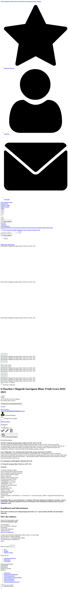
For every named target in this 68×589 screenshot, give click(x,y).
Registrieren (6, 226)
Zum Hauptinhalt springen (8, 1)
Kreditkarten (39, 227)
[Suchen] (2, 213)
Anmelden (3, 224)
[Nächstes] (6, 354)
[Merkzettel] (2, 216)
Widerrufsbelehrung (9, 579)
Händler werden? (8, 552)
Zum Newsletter (5, 409)
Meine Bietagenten (48, 227)
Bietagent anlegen (5, 421)
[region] (34, 313)
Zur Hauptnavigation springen (33, 1)
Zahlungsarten (25, 227)
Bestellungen (32, 227)
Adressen (18, 227)
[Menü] (2, 210)
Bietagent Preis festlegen (10, 418)
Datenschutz (7, 573)
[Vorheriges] (2, 354)
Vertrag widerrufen (9, 580)
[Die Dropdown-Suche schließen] (19, 232)
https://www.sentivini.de (7, 532)
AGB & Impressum (9, 576)
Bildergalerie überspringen (8, 244)
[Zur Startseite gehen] (6, 202)
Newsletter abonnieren (10, 558)
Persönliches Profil (11, 227)
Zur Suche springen (20, 1)
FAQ (5, 549)
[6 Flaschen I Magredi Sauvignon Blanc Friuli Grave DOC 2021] (18, 246)
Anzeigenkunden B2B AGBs (11, 582)
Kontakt (6, 551)
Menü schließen (7, 221)
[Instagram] (7, 559)
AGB (2, 541)
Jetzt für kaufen (13, 411)
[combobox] (8, 233)
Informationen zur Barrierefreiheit (13, 577)
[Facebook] (7, 561)
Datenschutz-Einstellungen (11, 574)
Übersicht (3, 227)
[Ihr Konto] (2, 218)
